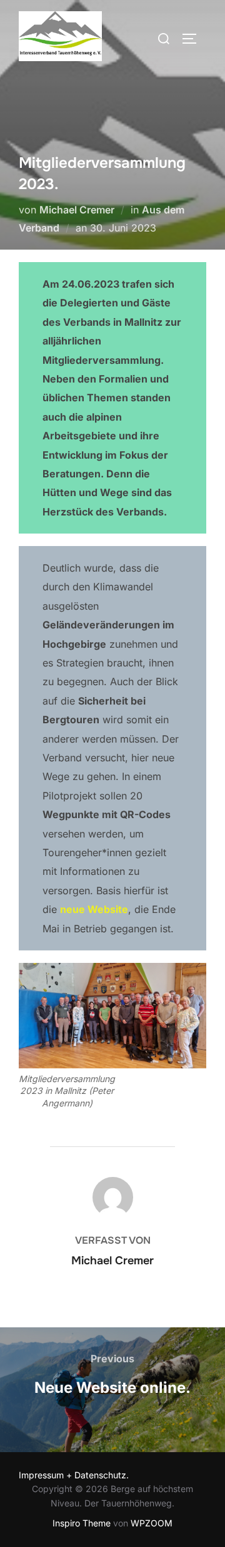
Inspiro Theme (81, 1523)
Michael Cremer (76, 209)
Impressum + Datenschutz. (74, 1475)
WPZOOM (151, 1523)
